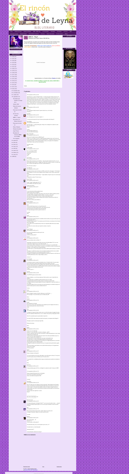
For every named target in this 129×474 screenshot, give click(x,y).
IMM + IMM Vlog (36, 31)
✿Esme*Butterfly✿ (30, 133)
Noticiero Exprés (23, 33)
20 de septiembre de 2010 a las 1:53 (32, 230)
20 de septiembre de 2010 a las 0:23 (32, 180)
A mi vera (43, 33)
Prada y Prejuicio (16, 126)
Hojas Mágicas (29, 121)
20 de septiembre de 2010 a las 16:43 (33, 310)
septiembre (15, 96)
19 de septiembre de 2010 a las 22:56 (33, 114)
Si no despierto (16, 138)
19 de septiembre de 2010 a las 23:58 (33, 158)
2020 (13, 68)
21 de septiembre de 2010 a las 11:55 (33, 371)
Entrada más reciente (26, 466)
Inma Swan (29, 364)
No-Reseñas (59, 31)
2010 (13, 88)
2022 (13, 64)
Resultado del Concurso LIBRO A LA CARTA (17, 134)
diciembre (15, 90)
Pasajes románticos (30, 201)
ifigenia (28, 349)
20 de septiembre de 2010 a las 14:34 (33, 291)
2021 (13, 66)
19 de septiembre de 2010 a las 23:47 (33, 148)
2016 (13, 76)
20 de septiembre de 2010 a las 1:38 (32, 216)
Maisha (28, 327)
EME (71, 31)
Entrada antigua (59, 466)
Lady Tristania (29, 157)
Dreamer (28, 236)
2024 (13, 60)
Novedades (53, 31)
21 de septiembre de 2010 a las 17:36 (33, 408)
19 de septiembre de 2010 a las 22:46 (33, 94)
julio (14, 142)
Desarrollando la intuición (34, 33)
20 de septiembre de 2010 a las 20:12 (33, 328)
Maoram (28, 416)
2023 (13, 62)
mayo (14, 146)
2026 (13, 56)
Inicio (11, 31)
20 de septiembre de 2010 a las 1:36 (32, 202)
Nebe (28, 309)
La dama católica (29, 147)
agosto (14, 140)
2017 (13, 74)
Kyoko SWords (29, 179)
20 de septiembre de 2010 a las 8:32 (32, 238)
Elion (28, 106)
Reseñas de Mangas (27, 31)
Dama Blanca (29, 381)
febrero (15, 152)
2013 (13, 82)
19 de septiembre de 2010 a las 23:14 (33, 135)
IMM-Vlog (47, 38)
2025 (13, 58)
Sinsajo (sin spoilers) (17, 128)
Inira (27, 407)
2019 (13, 70)
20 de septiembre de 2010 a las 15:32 (33, 300)
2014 (13, 80)
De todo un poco (59, 33)
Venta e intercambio (50, 33)
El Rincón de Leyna (41, 473)
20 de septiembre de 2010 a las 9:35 (32, 260)
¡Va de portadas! (45, 31)
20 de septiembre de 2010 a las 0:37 (32, 186)
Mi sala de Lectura (30, 399)
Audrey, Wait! (16, 104)
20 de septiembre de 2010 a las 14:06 (33, 272)
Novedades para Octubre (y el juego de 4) (17, 100)
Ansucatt (28, 271)
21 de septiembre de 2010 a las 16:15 (33, 401)
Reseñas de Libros (18, 31)
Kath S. (28, 215)
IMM (44, 38)
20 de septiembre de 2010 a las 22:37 (33, 351)
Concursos (66, 31)
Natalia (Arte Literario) (30, 185)
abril (14, 148)
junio (14, 144)
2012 (13, 84)
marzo (14, 150)
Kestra (28, 290)
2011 (13, 86)
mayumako (28, 113)
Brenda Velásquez (30, 229)
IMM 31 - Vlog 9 (16, 117)
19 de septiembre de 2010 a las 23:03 (33, 122)
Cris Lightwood (29, 167)
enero (14, 154)
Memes (66, 33)
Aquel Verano (16, 130)
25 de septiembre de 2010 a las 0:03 (32, 417)
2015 (13, 78)
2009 (13, 156)
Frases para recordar (14, 33)
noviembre (15, 92)
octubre (15, 94)
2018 (13, 72)
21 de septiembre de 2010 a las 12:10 (33, 382)
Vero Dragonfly (29, 259)
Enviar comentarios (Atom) (32, 468)
